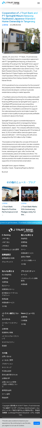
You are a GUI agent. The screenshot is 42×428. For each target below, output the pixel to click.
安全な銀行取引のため (10, 375)
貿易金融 (5, 299)
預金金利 (5, 398)
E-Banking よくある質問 (10, 249)
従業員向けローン (8, 289)
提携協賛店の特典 (8, 258)
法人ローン (6, 286)
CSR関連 (24, 320)
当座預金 (24, 246)
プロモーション (7, 364)
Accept (36, 423)
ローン (23, 249)
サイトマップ (6, 367)
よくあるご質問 (7, 360)
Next (36, 40)
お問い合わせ (6, 356)
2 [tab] (21, 51)
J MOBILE (5, 246)
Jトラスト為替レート (28, 260)
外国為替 (24, 284)
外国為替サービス (27, 253)
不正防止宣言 (6, 371)
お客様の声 (6, 378)
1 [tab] (20, 51)
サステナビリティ (8, 342)
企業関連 (5, 25)
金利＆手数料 (25, 257)
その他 (23, 264)
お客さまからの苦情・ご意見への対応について (10, 384)
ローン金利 (6, 394)
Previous (5, 40)
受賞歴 (4, 346)
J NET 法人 (6, 242)
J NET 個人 (6, 238)
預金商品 (24, 238)
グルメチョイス (7, 262)
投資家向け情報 (7, 332)
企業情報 (5, 329)
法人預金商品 (6, 275)
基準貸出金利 (6, 390)
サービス (24, 275)
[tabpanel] (21, 41)
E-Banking (6, 235)
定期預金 (24, 242)
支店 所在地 (6, 319)
